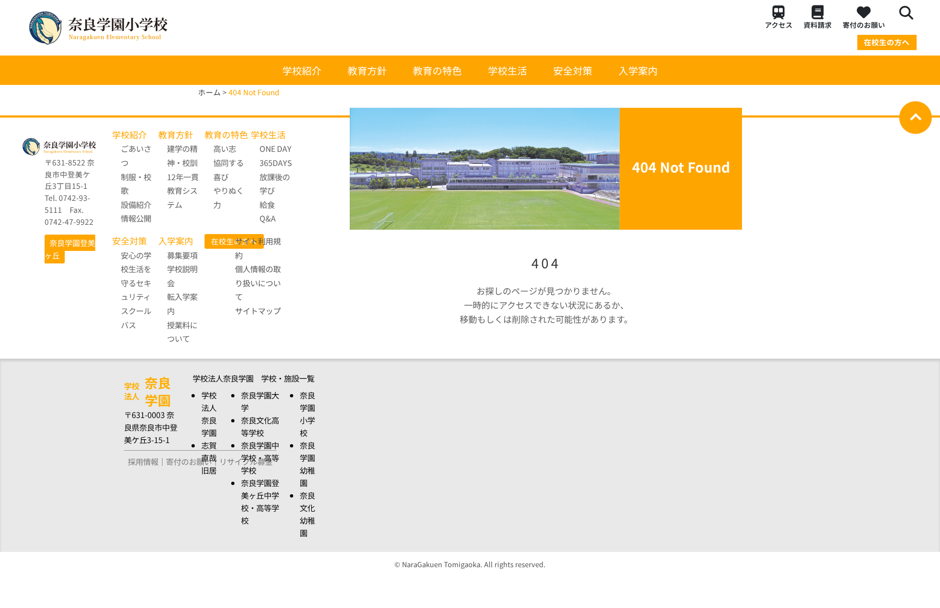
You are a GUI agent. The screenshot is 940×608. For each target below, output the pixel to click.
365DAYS (275, 162)
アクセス (779, 25)
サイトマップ (258, 310)
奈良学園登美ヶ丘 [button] (70, 249)
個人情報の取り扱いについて (258, 282)
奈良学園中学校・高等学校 (260, 457)
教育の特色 (437, 70)
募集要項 (182, 255)
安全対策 (572, 70)
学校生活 (507, 70)
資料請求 (817, 25)
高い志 (224, 148)
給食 (267, 204)
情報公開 (136, 218)
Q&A (267, 218)
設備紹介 (136, 204)
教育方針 (367, 70)
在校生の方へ (887, 41)
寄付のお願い (864, 25)
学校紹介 (301, 70)
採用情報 (143, 461)
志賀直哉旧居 (209, 457)
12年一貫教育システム (183, 190)
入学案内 (638, 70)
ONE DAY (275, 148)
